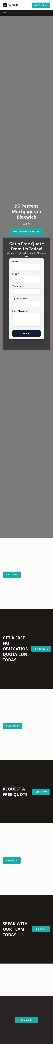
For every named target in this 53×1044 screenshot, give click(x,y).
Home (5, 13)
